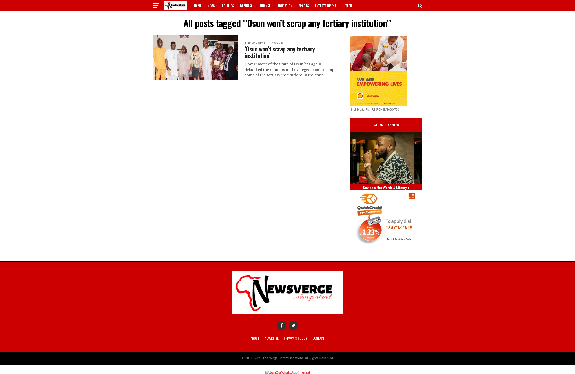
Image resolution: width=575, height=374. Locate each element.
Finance (265, 5)
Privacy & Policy (295, 338)
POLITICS (228, 5)
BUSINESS (246, 5)
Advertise (272, 338)
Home (197, 5)
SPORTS (304, 5)
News (211, 5)
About (255, 338)
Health (347, 5)
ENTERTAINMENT (325, 5)
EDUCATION (285, 5)
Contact (318, 338)
